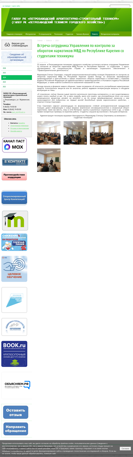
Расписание (58, 34)
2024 (4, 77)
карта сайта (16, 6)
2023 (4, 82)
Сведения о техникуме (14, 34)
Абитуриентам (30, 34)
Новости (95, 34)
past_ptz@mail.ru (18, 112)
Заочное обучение (82, 34)
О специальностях (45, 34)
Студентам (69, 34)
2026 (4, 68)
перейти (22, 123)
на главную (6, 6)
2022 (4, 87)
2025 (4, 73)
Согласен (125, 449)
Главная (39, 40)
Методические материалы (110, 34)
